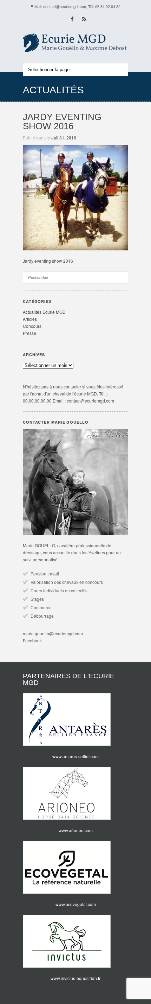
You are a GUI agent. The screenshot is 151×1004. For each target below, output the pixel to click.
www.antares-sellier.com (75, 756)
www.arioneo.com (76, 830)
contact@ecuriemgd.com (64, 6)
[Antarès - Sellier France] (75, 719)
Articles (30, 319)
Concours (32, 326)
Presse (29, 333)
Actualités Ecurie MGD (44, 312)
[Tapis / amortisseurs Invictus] (75, 941)
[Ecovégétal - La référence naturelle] (75, 867)
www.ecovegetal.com (75, 904)
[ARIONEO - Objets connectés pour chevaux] (75, 793)
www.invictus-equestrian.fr (75, 978)
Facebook (32, 640)
